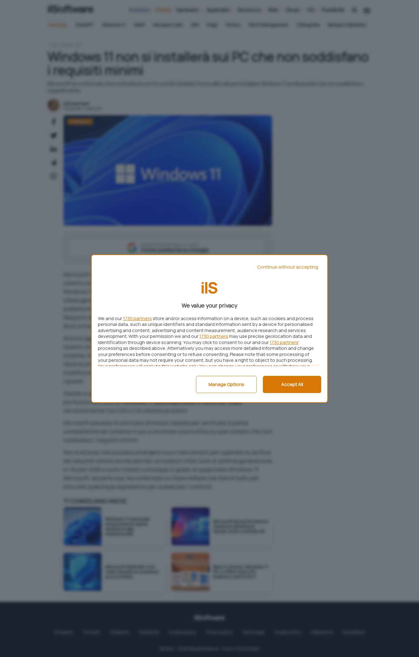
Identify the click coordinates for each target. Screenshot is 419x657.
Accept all (292, 384)
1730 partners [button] (137, 318)
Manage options (226, 384)
